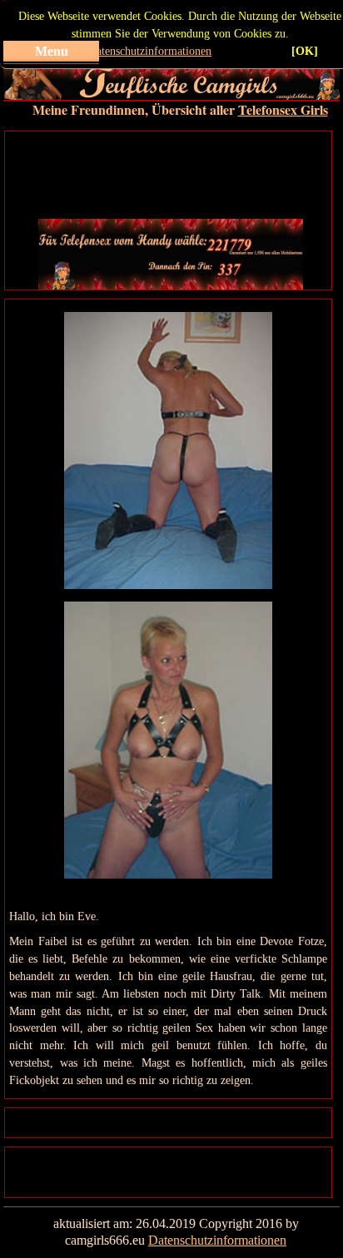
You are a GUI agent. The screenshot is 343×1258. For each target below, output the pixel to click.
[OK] (304, 51)
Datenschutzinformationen (149, 51)
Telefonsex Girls (283, 109)
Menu (51, 51)
